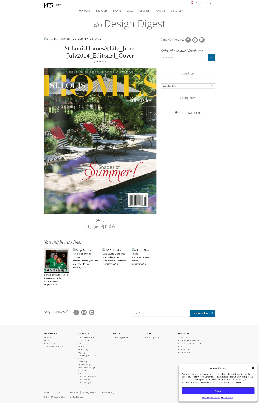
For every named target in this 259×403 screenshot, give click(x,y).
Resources (145, 10)
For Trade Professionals (189, 340)
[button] (253, 367)
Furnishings (83, 349)
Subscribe (200, 313)
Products (101, 10)
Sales (130, 10)
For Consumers (185, 349)
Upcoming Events (120, 337)
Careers (160, 10)
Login (210, 2)
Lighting (81, 352)
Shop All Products (86, 337)
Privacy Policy (227, 397)
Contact (199, 2)
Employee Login (90, 392)
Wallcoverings (84, 364)
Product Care (184, 352)
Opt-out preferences (211, 397)
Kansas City (49, 343)
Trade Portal (72, 392)
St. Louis (48, 340)
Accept (218, 390)
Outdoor (82, 370)
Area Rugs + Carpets (87, 355)
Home (46, 392)
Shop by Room (85, 379)
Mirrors (81, 346)
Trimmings (83, 361)
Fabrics (81, 358)
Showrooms (83, 10)
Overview (182, 337)
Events (117, 10)
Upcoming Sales (152, 337)
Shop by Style (84, 382)
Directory (177, 10)
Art (79, 343)
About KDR (49, 337)
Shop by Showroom (87, 376)
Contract (82, 373)
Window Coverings (86, 367)
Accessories (83, 340)
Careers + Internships (54, 346)
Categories (169, 85)
